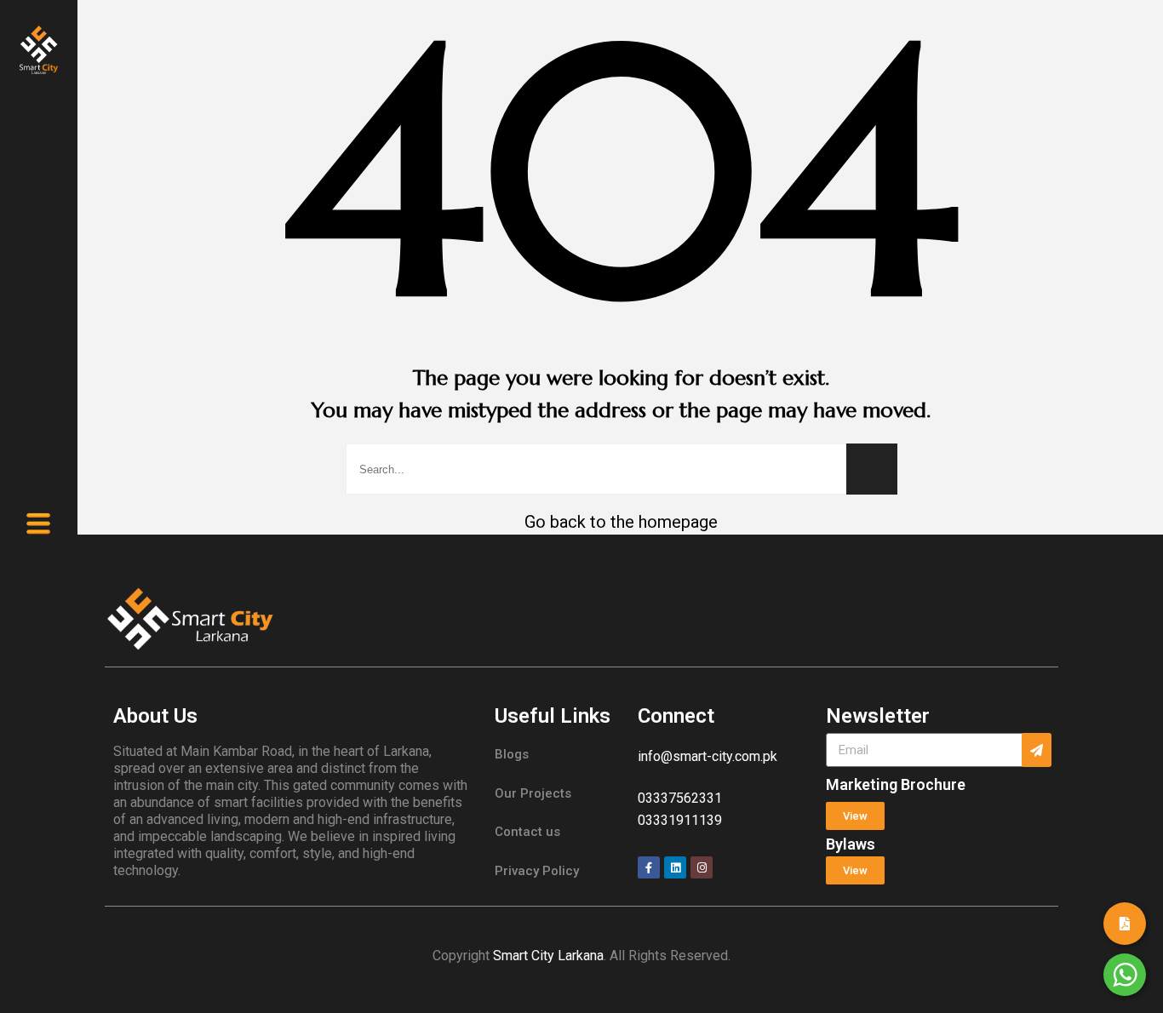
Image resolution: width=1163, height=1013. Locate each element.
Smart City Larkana (548, 955)
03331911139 (680, 820)
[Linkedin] (675, 867)
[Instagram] (701, 867)
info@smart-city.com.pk (707, 756)
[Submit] (1036, 750)
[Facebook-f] (649, 867)
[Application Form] (1124, 923)
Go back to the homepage (621, 522)
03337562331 (680, 798)
